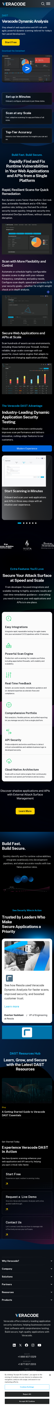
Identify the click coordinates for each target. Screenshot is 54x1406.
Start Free (11, 42)
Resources (8, 1292)
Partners (7, 1284)
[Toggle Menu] (48, 3)
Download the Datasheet (13, 51)
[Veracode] (13, 3)
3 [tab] (26, 523)
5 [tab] (32, 523)
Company (7, 1269)
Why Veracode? (10, 1261)
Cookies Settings (27, 1387)
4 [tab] (29, 523)
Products (7, 1300)
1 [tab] (19, 523)
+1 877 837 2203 (27, 1364)
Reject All (27, 1394)
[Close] (50, 1375)
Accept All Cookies (27, 1401)
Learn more (11, 1006)
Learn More (25, 811)
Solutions (7, 1276)
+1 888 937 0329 (27, 1357)
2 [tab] (23, 523)
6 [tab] (35, 523)
